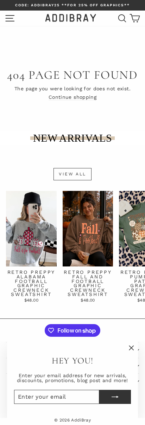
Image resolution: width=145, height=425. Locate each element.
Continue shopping (72, 97)
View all (72, 174)
